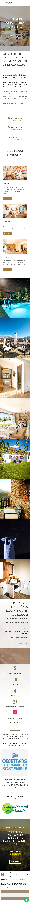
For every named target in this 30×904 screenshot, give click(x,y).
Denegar (15, 895)
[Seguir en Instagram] (15, 712)
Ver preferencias (15, 898)
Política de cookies (8, 902)
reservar (15, 862)
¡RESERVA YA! (22, 644)
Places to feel (15, 36)
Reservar (7, 198)
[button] (28, 874)
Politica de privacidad (16, 902)
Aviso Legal (23, 902)
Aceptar (15, 891)
